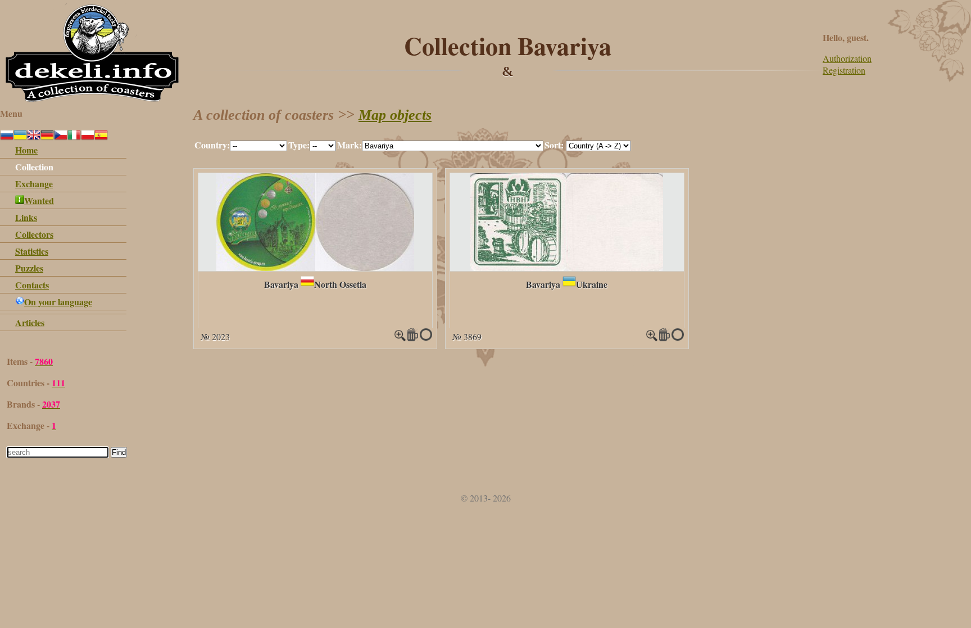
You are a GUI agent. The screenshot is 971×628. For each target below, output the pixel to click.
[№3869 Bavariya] (566, 267)
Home (26, 149)
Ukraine (591, 284)
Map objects (395, 115)
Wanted (39, 200)
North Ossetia (340, 284)
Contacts (32, 284)
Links (26, 217)
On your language (58, 301)
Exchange (34, 183)
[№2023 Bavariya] (315, 267)
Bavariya (281, 284)
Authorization (847, 58)
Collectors (34, 234)
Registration (844, 70)
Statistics (31, 251)
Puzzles (29, 267)
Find (119, 452)
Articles (29, 322)
